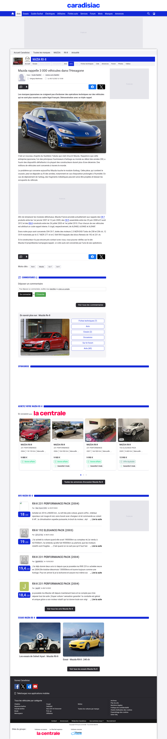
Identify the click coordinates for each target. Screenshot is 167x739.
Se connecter (25, 294)
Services (84, 13)
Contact (54, 721)
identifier (53, 289)
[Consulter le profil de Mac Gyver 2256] (24, 510)
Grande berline (19, 709)
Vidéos (128, 64)
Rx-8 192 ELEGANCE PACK (52, 530)
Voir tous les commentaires (90, 305)
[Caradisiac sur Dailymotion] (29, 687)
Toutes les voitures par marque (88, 709)
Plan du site (115, 703)
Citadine (17, 704)
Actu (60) (88, 348)
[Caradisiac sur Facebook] (17, 687)
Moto (100, 13)
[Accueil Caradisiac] (12, 13)
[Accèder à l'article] (40, 638)
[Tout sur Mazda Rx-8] (18, 64)
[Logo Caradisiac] (83, 10)
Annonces (119, 13)
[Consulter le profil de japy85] (24, 591)
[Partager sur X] (101, 86)
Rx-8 (32, 267)
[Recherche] (148, 13)
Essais (26, 13)
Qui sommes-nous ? (96, 721)
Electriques (50, 13)
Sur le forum (88, 343)
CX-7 (103, 217)
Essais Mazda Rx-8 (26, 617)
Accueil (27, 64)
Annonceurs (64, 721)
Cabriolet (49, 706)
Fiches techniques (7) (88, 321)
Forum (93, 13)
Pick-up (48, 711)
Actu (19, 13)
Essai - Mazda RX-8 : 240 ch (76, 659)
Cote (97, 64)
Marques (109, 13)
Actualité (75, 52)
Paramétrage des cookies (119, 712)
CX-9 (67, 220)
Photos (120, 64)
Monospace (18, 713)
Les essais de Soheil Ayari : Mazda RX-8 (38, 656)
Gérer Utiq (114, 714)
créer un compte (64, 289)
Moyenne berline (20, 706)
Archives (114, 701)
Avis (65, 64)
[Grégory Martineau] (21, 81)
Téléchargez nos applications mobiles (33, 693)
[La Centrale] (48, 736)
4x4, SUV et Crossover (53, 709)
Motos (80, 704)
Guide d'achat (37, 13)
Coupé (48, 704)
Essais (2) (88, 332)
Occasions (87, 337)
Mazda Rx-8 (39, 59)
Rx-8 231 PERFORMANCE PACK (55, 503)
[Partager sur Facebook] (93, 86)
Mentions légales (116, 705)
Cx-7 (50, 267)
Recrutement (111, 721)
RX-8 (31, 223)
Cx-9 (57, 267)
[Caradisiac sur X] (23, 687)
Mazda (41, 267)
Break (16, 711)
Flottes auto (73, 13)
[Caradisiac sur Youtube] (35, 687)
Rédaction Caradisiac (79, 721)
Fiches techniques (87, 64)
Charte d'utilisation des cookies (121, 710)
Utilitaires (61, 13)
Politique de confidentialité (120, 708)
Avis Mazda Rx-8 (25, 495)
